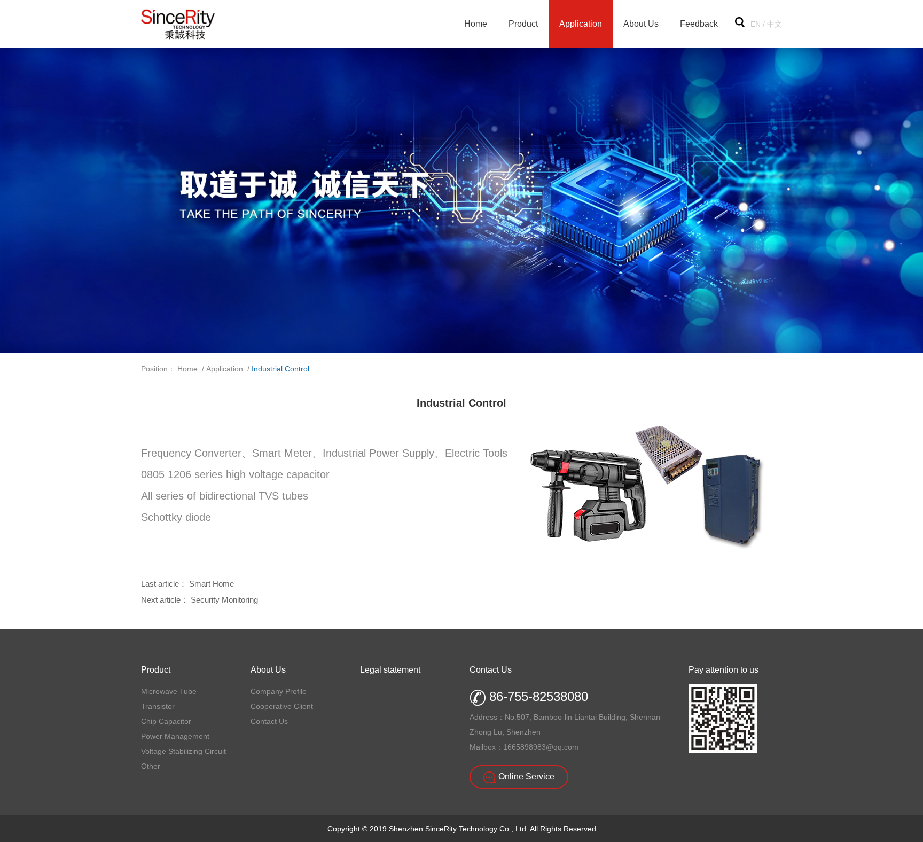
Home (475, 23)
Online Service (525, 776)
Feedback (699, 23)
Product (523, 23)
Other (150, 766)
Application (580, 23)
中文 (774, 24)
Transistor (158, 706)
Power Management (175, 736)
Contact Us (269, 721)
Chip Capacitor (166, 721)
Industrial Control (280, 368)
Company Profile (279, 691)
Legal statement (390, 669)
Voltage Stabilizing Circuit (183, 751)
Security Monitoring (224, 599)
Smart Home (211, 583)
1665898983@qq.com (540, 747)
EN (755, 24)
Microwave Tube (169, 691)
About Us (641, 23)
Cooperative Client (282, 706)
